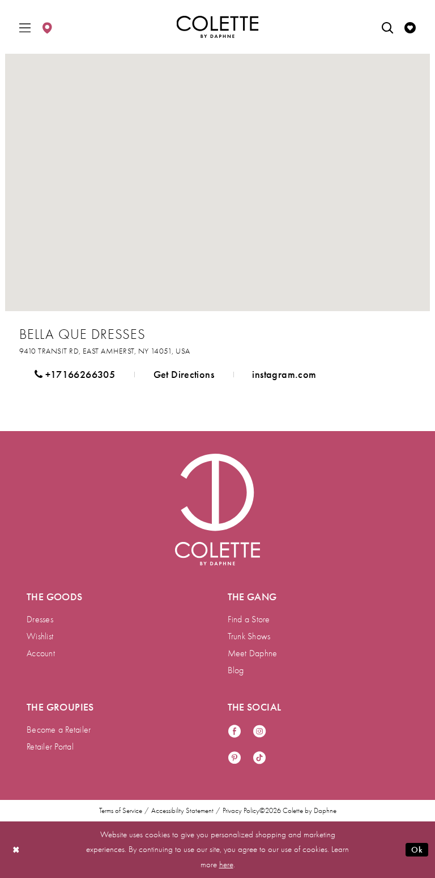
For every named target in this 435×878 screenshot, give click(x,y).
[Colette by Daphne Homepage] (218, 27)
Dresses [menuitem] (40, 619)
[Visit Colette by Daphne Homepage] (217, 510)
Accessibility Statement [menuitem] (182, 811)
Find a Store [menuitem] (249, 619)
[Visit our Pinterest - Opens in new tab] (234, 758)
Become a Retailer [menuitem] (59, 730)
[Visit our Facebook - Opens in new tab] (234, 731)
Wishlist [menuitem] (40, 636)
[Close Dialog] (16, 849)
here (226, 864)
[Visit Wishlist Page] (410, 26)
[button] (24, 26)
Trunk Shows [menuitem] (249, 636)
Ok (417, 850)
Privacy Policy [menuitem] (241, 811)
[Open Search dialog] (387, 26)
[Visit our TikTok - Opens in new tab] (259, 758)
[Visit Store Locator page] (47, 26)
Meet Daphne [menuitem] (253, 653)
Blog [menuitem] (236, 670)
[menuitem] (24, 26)
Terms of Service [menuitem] (120, 811)
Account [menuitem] (41, 653)
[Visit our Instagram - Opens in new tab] (259, 731)
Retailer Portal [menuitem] (50, 747)
